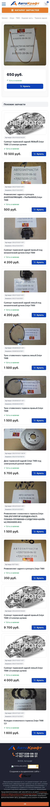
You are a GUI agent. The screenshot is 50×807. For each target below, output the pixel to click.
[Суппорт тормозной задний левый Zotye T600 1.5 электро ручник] (25, 647)
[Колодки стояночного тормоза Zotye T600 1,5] (25, 699)
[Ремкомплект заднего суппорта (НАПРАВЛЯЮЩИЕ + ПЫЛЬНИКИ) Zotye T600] (25, 173)
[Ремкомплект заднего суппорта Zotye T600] (25, 551)
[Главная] (25, 3)
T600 (18, 18)
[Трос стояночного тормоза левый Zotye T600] (25, 334)
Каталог (5, 18)
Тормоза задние (41, 18)
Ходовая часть (27, 18)
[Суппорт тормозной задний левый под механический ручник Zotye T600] (25, 281)
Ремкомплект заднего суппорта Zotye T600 (24, 569)
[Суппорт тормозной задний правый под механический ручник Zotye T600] (25, 229)
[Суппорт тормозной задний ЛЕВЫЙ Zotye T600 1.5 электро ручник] (25, 124)
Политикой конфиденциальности (12, 795)
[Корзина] (46, 4)
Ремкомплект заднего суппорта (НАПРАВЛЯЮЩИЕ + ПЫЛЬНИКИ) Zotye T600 (23, 197)
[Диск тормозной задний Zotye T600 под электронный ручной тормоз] (25, 440)
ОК (25, 804)
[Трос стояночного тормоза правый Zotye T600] (25, 387)
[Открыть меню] (4, 4)
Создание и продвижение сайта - (25, 771)
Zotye (12, 18)
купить (26, 86)
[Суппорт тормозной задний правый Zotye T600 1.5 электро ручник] (25, 597)
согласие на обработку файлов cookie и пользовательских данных (24, 793)
